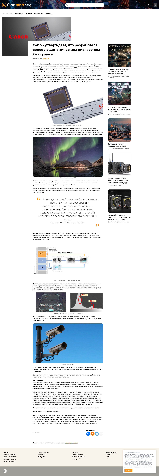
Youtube (108, 456)
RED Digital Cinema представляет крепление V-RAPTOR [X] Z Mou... (119, 217)
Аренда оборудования (9, 454)
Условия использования (78, 456)
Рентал (122, 148)
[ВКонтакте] (88, 434)
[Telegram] (97, 434)
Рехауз (126, 76)
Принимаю (128, 470)
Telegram (108, 458)
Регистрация (141, 5)
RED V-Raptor (116, 222)
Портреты (38, 13)
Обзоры (28, 13)
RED (111, 222)
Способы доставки (43, 458)
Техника (37, 432)
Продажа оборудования (10, 456)
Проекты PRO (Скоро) (9, 461)
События (49, 13)
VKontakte (108, 454)
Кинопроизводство (115, 76)
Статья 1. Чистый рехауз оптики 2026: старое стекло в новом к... (118, 71)
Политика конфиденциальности (80, 458)
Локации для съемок (9, 458)
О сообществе (41, 454)
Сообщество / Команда (10, 459)
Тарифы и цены (42, 456)
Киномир (19, 13)
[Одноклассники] (92, 434)
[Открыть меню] (155, 5)
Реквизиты (75, 459)
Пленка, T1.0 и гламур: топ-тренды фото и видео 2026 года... (119, 109)
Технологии (128, 114)
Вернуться (7, 13)
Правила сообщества (77, 454)
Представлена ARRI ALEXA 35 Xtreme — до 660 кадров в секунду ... (118, 180)
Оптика (122, 76)
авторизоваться (71, 443)
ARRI (111, 185)
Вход (150, 5)
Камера (115, 185)
